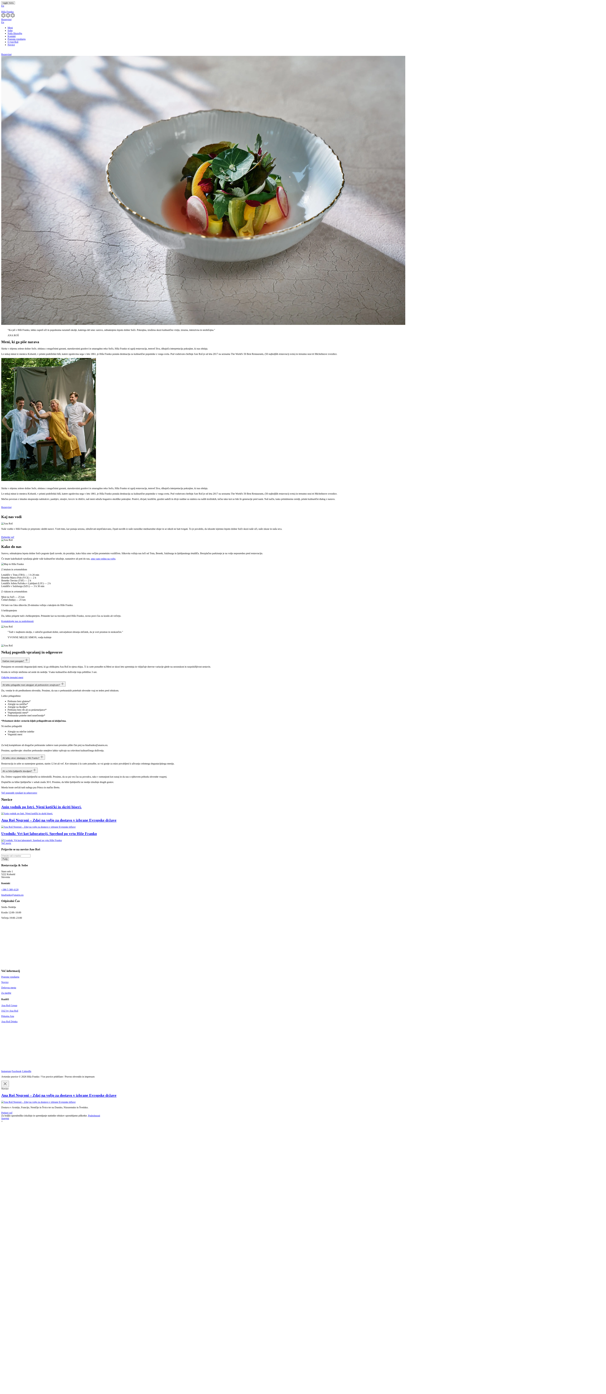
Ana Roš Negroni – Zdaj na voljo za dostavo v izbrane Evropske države (58, 820)
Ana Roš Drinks (9, 1021)
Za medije (6, 993)
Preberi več (6, 1112)
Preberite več (7, 537)
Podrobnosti (94, 1115)
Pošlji (5, 859)
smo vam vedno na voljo (103, 558)
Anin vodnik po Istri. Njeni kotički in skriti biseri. (41, 807)
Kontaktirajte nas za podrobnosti (17, 621)
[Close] (5, 1084)
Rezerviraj (6, 19)
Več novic (6, 843)
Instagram (6, 1071)
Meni (10, 27)
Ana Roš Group (9, 1005)
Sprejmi (5, 1118)
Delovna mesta (8, 987)
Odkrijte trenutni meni (12, 677)
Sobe (10, 30)
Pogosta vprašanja (17, 39)
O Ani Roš (13, 42)
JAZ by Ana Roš (9, 1010)
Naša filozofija (15, 33)
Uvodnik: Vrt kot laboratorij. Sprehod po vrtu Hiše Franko (49, 834)
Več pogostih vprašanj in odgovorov (19, 792)
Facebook (16, 1071)
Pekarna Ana (7, 1016)
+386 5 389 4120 (9, 889)
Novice (11, 44)
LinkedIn (26, 1071)
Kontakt (12, 36)
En (2, 6)
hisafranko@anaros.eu (12, 895)
